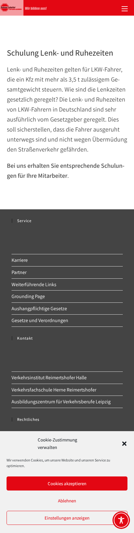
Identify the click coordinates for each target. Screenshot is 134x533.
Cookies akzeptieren (67, 483)
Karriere (20, 260)
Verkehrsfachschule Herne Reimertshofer (54, 389)
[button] (124, 444)
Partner (19, 272)
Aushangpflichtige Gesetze (39, 308)
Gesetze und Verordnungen (40, 320)
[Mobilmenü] (125, 7)
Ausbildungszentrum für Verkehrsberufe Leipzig (61, 401)
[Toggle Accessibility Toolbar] (121, 520)
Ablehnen (67, 501)
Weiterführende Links (34, 284)
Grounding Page (28, 296)
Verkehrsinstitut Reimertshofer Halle (49, 377)
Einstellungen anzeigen (67, 518)
